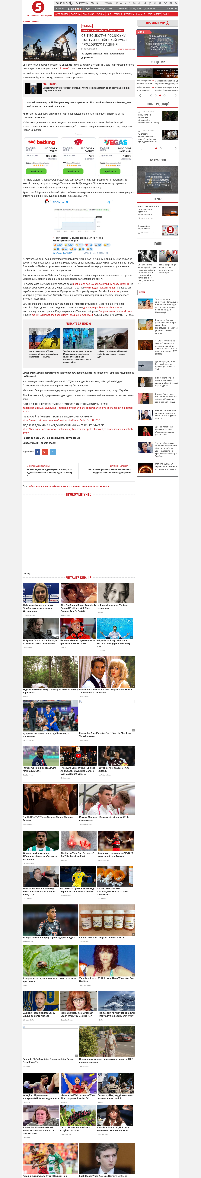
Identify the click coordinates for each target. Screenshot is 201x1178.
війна (32, 486)
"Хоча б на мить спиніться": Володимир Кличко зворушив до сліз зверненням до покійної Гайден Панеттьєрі (166, 306)
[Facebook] (129, 3)
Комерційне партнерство (144, 227)
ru (125, 3)
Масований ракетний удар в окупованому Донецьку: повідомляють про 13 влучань (159, 84)
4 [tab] (164, 95)
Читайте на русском (126, 48)
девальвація (88, 486)
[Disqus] (79, 537)
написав (115, 291)
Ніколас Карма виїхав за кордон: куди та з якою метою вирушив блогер (166, 414)
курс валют (42, 486)
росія (99, 486)
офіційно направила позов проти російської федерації (62, 314)
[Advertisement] (79, 155)
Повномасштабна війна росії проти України (102, 30)
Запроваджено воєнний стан (115, 311)
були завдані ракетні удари (100, 287)
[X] (155, 3)
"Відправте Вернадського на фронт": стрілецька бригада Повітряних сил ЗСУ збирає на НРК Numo (147, 140)
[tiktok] (139, 3)
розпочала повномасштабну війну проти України (101, 283)
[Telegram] (144, 3)
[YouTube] (170, 3)
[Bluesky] (165, 3)
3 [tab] (160, 95)
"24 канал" (63, 68)
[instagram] (134, 3)
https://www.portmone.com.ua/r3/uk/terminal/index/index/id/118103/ (61, 420)
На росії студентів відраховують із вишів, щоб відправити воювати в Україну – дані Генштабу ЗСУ (49, 472)
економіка (75, 486)
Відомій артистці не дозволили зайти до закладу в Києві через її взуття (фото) (166, 382)
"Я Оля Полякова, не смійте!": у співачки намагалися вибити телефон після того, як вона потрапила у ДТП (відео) (166, 347)
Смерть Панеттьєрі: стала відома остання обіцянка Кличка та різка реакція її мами (166, 398)
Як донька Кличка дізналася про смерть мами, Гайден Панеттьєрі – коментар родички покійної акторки (166, 326)
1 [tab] (147, 56)
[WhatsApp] (149, 3)
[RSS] (175, 3)
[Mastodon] (160, 3)
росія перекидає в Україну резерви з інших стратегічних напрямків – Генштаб (43, 354)
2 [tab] (168, 56)
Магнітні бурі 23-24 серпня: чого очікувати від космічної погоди (166, 466)
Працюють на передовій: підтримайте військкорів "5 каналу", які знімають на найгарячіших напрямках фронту (149, 123)
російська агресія (58, 486)
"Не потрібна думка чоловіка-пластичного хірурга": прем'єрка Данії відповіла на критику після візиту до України (166, 449)
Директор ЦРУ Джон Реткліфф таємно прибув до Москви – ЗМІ (165, 365)
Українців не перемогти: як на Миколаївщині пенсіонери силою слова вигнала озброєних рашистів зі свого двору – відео (77, 357)
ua (121, 3)
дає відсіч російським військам (101, 307)
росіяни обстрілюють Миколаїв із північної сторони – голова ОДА (112, 354)
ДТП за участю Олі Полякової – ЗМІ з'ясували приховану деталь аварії (165, 431)
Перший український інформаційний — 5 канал (38, 9)
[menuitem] (60, 8)
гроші (106, 486)
